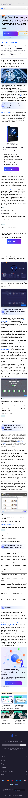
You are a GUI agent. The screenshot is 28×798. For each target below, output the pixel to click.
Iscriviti (22, 745)
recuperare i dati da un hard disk (12, 117)
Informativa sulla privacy (8, 789)
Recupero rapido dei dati (8, 524)
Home (3, 42)
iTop (14, 735)
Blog (7, 42)
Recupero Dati (13, 42)
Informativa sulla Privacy (6, 4)
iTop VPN (3, 9)
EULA (4, 790)
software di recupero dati (16, 95)
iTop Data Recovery (5, 112)
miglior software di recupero (8, 189)
